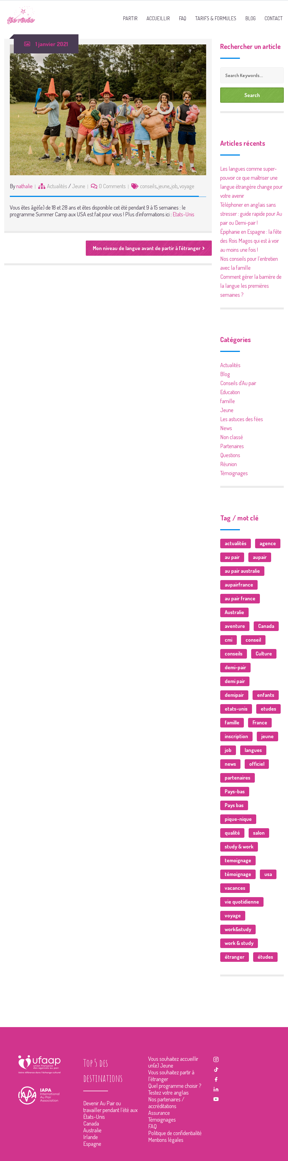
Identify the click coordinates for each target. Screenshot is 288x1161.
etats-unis (236, 709)
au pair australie (242, 571)
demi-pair (235, 667)
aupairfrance (239, 584)
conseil (253, 640)
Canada (266, 626)
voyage (186, 186)
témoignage (238, 874)
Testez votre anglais (168, 1092)
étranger (234, 957)
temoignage (238, 860)
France (260, 722)
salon (259, 833)
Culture (264, 653)
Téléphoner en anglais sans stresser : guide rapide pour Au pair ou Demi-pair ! (251, 213)
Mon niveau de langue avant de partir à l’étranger (147, 248)
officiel (256, 764)
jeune (164, 186)
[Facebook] (216, 1078)
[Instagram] (216, 1058)
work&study (238, 929)
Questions (230, 455)
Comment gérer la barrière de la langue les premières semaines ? (251, 285)
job (174, 186)
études (265, 957)
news (230, 764)
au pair (232, 557)
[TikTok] (216, 1068)
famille (227, 401)
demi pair (235, 681)
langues (253, 750)
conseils (148, 186)
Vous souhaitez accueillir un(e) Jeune (173, 1062)
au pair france (240, 598)
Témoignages (234, 473)
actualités (235, 543)
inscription (236, 736)
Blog (225, 374)
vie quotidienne (242, 902)
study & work (239, 846)
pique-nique (238, 819)
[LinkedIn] (216, 1088)
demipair (234, 695)
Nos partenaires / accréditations (166, 1102)
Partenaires (232, 446)
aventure (235, 626)
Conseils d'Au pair (238, 383)
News (226, 428)
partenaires (237, 777)
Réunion (228, 464)
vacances (235, 888)
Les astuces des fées (241, 419)
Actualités (57, 186)
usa (268, 874)
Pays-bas (235, 791)
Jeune (78, 186)
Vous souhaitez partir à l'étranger (171, 1075)
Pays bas (234, 805)
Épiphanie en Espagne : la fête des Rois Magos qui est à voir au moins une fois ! (251, 240)
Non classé (231, 437)
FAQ (152, 1126)
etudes (268, 709)
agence (268, 543)
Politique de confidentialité (175, 1133)
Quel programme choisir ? (174, 1085)
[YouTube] (216, 1098)
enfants (265, 695)
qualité (232, 833)
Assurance (159, 1112)
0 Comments (112, 186)
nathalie (24, 186)
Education (230, 392)
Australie (234, 612)
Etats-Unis (183, 214)
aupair (260, 557)
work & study (239, 943)
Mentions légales (165, 1139)
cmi (228, 640)
